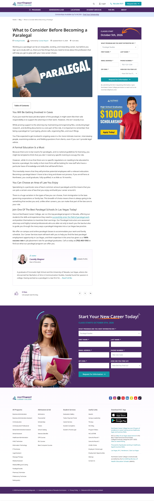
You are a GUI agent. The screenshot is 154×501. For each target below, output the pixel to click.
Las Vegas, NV (115, 450)
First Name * (106, 52)
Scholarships (41, 422)
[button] (129, 73)
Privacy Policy (74, 490)
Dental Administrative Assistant (22, 430)
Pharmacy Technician (19, 472)
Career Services (67, 422)
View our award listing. (118, 441)
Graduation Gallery (68, 414)
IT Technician (16, 449)
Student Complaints (69, 426)
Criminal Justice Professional (21, 426)
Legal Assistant (17, 453)
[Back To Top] (5, 489)
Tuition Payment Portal (70, 418)
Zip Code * (105, 69)
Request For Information (118, 79)
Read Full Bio (67, 278)
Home (14, 20)
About (124, 10)
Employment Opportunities (97, 453)
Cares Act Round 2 (94, 441)
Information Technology (20, 445)
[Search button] (94, 3)
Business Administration (20, 414)
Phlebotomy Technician (19, 476)
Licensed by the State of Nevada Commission (52, 490)
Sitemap (91, 457)
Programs (36, 10)
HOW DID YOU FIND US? (128, 69)
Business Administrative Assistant (22, 418)
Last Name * (124, 52)
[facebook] (80, 293)
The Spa (111, 10)
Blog (20, 20)
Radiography (16, 480)
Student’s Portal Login (69, 430)
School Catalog (42, 430)
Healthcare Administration (20, 437)
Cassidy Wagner (44, 41)
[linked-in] (90, 293)
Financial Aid (41, 418)
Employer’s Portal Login (96, 449)
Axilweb (100, 490)
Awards (91, 414)
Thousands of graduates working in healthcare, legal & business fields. (125, 446)
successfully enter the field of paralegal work (70, 217)
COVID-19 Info (93, 445)
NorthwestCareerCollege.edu (26, 490)
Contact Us (92, 461)
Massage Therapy (18, 457)
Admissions (41, 414)
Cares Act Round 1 (94, 437)
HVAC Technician (17, 441)
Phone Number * (126, 61)
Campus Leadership (94, 418)
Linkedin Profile (82, 259)
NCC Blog (91, 426)
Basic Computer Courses (45, 445)
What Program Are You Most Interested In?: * (118, 43)
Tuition (40, 426)
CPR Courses (41, 437)
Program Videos (93, 430)
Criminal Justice (17, 422)
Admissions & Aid (56, 10)
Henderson (124, 450)
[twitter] (85, 293)
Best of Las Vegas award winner (126, 435)
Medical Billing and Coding (20, 465)
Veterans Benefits (43, 434)
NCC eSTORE (92, 434)
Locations (75, 10)
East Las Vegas (134, 450)
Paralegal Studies (18, 468)
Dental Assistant (17, 434)
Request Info (132, 4)
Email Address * (107, 61)
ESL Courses (41, 441)
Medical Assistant (18, 461)
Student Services (94, 10)
